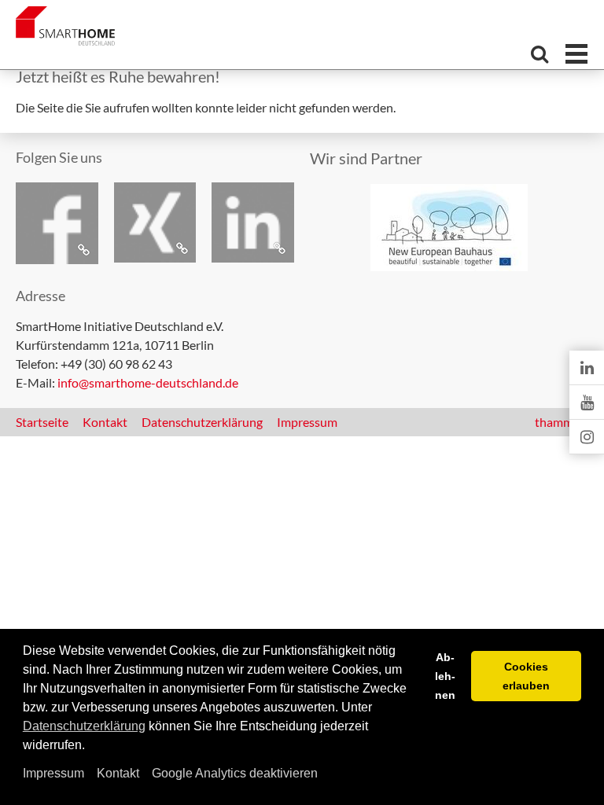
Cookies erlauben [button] (526, 676)
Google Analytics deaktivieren (235, 773)
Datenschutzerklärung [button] (84, 726)
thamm (559, 421)
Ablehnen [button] (445, 676)
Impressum (53, 773)
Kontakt (118, 773)
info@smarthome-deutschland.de (147, 382)
